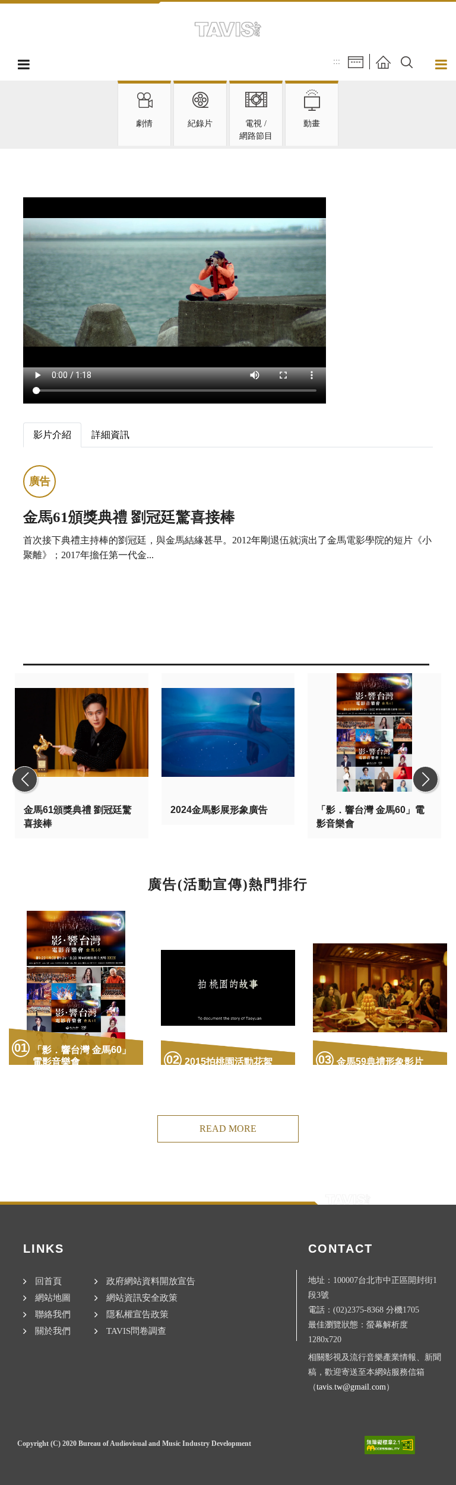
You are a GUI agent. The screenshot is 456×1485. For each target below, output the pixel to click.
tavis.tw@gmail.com (351, 1386)
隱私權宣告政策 (137, 1314)
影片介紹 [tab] (52, 435)
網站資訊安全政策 (142, 1297)
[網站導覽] (355, 61)
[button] (406, 61)
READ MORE (228, 1129)
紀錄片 (200, 123)
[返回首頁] (383, 61)
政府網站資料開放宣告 (150, 1281)
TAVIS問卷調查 (136, 1331)
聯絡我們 (53, 1314)
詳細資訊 (110, 435)
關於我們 (53, 1331)
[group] (78, 779)
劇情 (144, 123)
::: (336, 61)
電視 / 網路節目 (256, 129)
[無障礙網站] (390, 1445)
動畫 (311, 123)
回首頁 (48, 1281)
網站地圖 (53, 1297)
